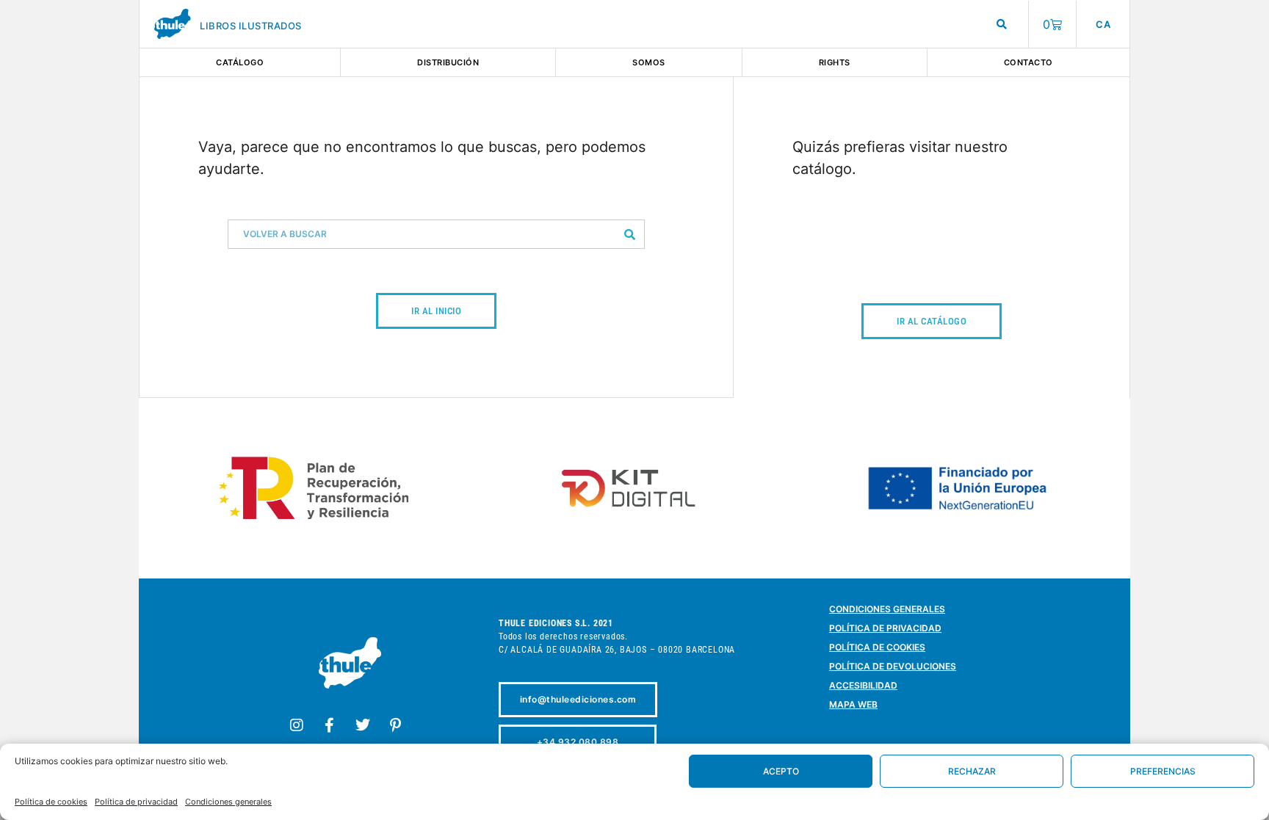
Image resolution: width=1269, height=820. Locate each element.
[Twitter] (362, 725)
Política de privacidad (136, 802)
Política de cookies (51, 802)
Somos (648, 62)
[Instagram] (296, 725)
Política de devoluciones (892, 666)
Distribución (448, 62)
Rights (834, 62)
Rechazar (972, 771)
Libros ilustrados (251, 26)
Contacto (1028, 62)
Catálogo (240, 62)
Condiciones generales (228, 802)
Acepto (781, 771)
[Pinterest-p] (396, 725)
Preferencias (1163, 771)
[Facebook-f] (329, 725)
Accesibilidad (863, 685)
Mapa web (853, 704)
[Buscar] (629, 234)
